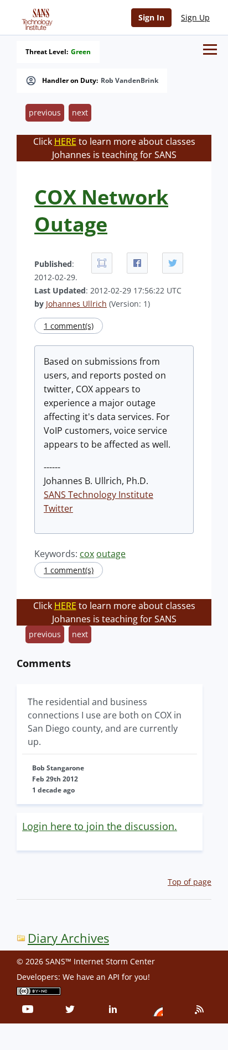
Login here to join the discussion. (99, 826)
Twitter (58, 508)
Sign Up (195, 17)
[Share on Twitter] (172, 263)
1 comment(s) (69, 326)
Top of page (189, 881)
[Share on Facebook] (137, 263)
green (81, 52)
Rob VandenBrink (129, 80)
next (80, 112)
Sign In (151, 17)
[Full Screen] (101, 263)
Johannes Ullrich (76, 303)
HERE (65, 141)
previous (45, 112)
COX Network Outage (101, 210)
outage (111, 554)
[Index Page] (35, 17)
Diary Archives (68, 938)
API (114, 977)
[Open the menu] (210, 49)
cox (87, 554)
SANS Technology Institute (98, 495)
